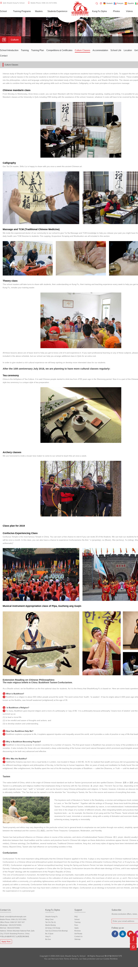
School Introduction (9, 50)
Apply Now (6, 941)
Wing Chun (49, 919)
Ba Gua (48, 939)
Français (120, 3)
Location (128, 50)
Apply (76, 928)
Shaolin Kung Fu (51, 917)
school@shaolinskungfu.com (15, 917)
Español (131, 3)
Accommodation (100, 50)
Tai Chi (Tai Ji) (50, 922)
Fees (76, 925)
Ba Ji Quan (49, 934)
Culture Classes (82, 50)
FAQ (75, 917)
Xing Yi (48, 936)
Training (25, 50)
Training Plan (37, 50)
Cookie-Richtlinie (110, 959)
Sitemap (77, 939)
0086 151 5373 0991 (18, 919)
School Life (116, 50)
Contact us (78, 936)
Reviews (77, 931)
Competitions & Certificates (59, 50)
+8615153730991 (15, 925)
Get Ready (78, 934)
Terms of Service (71, 959)
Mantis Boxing (50, 925)
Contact (3, 56)
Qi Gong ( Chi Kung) (52, 928)
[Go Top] (133, 955)
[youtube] (122, 934)
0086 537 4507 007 (17, 922)
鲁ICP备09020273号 (113, 956)
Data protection (89, 959)
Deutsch (109, 3)
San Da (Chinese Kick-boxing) (56, 931)
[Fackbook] (115, 934)
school (77, 919)
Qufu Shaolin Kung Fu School (14, 3)
